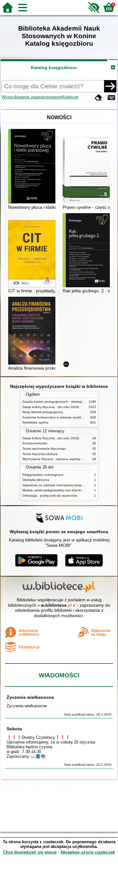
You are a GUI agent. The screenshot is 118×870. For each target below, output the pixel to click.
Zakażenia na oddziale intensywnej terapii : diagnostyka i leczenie (70, 485)
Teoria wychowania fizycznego (44, 448)
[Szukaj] (110, 86)
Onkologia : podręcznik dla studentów (49, 495)
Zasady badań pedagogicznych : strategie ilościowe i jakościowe (69, 401)
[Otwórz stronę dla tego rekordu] (33, 167)
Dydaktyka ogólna (35, 422)
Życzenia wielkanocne (30, 697)
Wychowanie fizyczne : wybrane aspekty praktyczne (59, 459)
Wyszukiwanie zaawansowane (32, 96)
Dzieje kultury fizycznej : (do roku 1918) (50, 407)
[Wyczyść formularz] (98, 98)
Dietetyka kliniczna (35, 480)
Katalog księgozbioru (54, 67)
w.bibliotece (56, 605)
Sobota (14, 728)
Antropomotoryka (34, 443)
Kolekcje (70, 96)
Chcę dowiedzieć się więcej (30, 852)
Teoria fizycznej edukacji (39, 454)
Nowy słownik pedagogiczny (42, 412)
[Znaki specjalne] (111, 98)
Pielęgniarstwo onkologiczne (43, 474)
